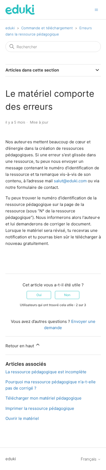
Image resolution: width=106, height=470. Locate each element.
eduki (10, 28)
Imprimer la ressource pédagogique (39, 408)
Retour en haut (20, 345)
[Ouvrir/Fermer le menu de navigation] (96, 9)
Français (89, 459)
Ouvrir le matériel (22, 418)
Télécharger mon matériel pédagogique (43, 398)
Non (67, 295)
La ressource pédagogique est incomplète (45, 371)
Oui (39, 295)
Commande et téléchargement (47, 28)
